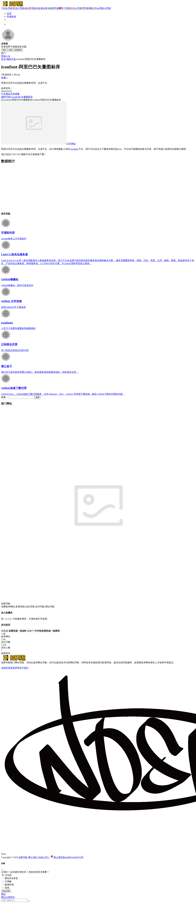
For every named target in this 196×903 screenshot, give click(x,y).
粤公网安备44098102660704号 (68, 857)
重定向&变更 (11, 878)
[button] (3, 894)
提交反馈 (6, 891)
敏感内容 (9, 884)
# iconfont (15, 97)
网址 (3, 897)
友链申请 (5, 668)
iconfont (74, 149)
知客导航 (23, 857)
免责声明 (15, 668)
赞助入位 (5, 56)
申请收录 (11, 16)
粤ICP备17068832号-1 (39, 857)
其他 (6, 888)
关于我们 (24, 668)
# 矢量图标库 (26, 97)
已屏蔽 (8, 881)
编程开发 (11, 59)
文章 (8, 897)
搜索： (4, 397)
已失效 (8, 875)
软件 (12, 897)
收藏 (4, 77)
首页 (9, 13)
